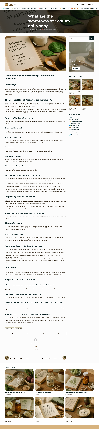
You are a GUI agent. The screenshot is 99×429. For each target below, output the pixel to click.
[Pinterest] (43, 333)
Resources (90, 4)
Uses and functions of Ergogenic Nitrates (15, 392)
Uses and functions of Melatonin (88, 91)
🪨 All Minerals (53, 29)
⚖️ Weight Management (31, 8)
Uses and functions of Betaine (72, 419)
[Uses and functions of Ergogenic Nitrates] (74, 84)
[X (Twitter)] (28, 333)
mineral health (19, 328)
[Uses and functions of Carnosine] (49, 407)
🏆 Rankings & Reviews (64, 8)
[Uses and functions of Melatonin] (87, 84)
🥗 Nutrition (14, 8)
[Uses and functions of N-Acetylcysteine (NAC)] (74, 100)
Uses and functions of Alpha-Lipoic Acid (14, 419)
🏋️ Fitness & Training (54, 8)
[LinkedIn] (58, 333)
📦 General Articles (94, 8)
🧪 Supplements (6, 8)
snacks (20, 227)
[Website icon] (36, 346)
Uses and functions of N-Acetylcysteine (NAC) (76, 392)
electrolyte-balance (10, 328)
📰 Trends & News (84, 8)
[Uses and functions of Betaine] (79, 407)
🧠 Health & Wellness (43, 8)
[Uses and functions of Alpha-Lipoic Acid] (87, 100)
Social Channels (81, 4)
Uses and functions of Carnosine (43, 419)
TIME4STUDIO (17, 427)
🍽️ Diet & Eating (22, 8)
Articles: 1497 (35, 349)
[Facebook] (12, 333)
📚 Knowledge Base (75, 8)
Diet (17, 255)
